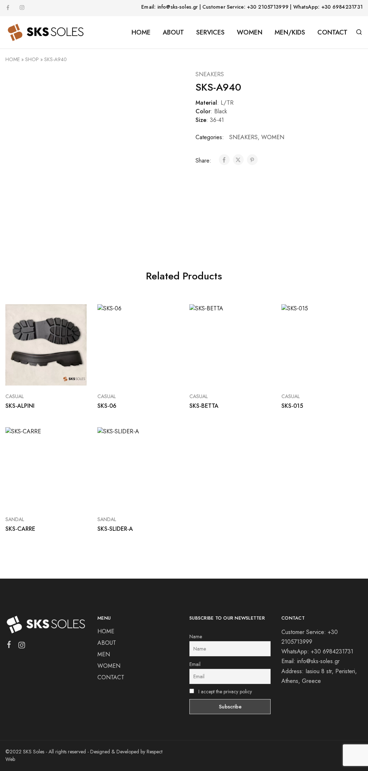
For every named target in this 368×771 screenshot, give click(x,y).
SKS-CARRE (20, 529)
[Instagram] (21, 646)
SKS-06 (106, 406)
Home (12, 59)
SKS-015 (292, 406)
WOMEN (272, 137)
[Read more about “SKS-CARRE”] (37, 498)
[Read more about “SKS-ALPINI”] (37, 375)
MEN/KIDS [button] (290, 32)
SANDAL (14, 519)
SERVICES (210, 32)
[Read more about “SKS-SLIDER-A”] (129, 498)
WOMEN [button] (249, 32)
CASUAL (14, 396)
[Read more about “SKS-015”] (313, 375)
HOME (141, 32)
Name (195, 636)
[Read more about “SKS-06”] (129, 375)
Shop (32, 59)
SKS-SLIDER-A (115, 529)
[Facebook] (9, 645)
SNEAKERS (210, 74)
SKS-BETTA (203, 406)
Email (195, 664)
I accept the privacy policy (224, 691)
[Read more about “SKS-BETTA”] (221, 375)
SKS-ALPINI (19, 406)
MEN (103, 654)
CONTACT (332, 32)
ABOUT (173, 32)
